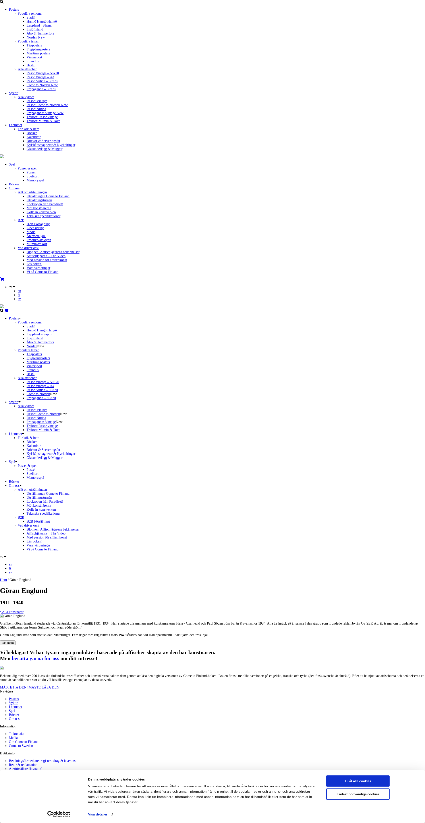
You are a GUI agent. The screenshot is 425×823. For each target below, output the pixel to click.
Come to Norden (42, 85)
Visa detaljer (97, 814)
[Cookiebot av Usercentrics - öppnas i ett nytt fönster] (58, 814)
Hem (3, 580)
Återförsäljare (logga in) (25, 769)
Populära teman (28, 41)
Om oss (14, 188)
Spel (12, 164)
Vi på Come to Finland (42, 272)
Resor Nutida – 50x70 (42, 81)
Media (31, 232)
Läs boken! (34, 264)
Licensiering (35, 228)
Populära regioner (30, 13)
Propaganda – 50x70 (41, 89)
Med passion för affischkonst (47, 260)
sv (19, 299)
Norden (36, 37)
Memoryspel (35, 180)
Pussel (31, 172)
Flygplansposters (38, 49)
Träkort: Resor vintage (42, 117)
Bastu (31, 65)
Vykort (13, 93)
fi (19, 295)
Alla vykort (26, 97)
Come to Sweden (21, 746)
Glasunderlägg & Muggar (44, 149)
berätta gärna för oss (35, 658)
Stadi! (31, 17)
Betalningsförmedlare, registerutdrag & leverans (42, 761)
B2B (21, 220)
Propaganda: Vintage (45, 113)
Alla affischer (27, 69)
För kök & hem (28, 129)
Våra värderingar (38, 268)
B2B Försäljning (38, 224)
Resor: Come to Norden (47, 105)
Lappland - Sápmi (39, 25)
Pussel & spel (27, 168)
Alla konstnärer (12, 612)
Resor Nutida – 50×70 (42, 390)
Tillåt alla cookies (358, 781)
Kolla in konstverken (41, 212)
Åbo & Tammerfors (40, 33)
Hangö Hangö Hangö (42, 21)
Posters (14, 9)
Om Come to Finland (24, 742)
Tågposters (34, 45)
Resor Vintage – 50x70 (43, 73)
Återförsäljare (36, 236)
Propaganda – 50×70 (41, 398)
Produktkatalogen (39, 240)
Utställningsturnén (39, 200)
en (19, 291)
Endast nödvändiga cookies (358, 794)
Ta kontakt (16, 734)
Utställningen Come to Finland (48, 196)
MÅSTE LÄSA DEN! (44, 687)
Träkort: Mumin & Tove (43, 121)
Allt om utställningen (32, 192)
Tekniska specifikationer (43, 216)
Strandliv (33, 61)
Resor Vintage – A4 (40, 77)
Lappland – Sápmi (39, 334)
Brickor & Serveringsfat (43, 141)
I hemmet (15, 125)
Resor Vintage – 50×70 (43, 382)
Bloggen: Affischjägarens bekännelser (53, 252)
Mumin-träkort (37, 244)
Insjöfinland (35, 29)
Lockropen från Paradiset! (45, 204)
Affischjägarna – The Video (46, 256)
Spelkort (32, 176)
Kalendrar (34, 137)
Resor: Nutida (36, 109)
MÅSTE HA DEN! (14, 687)
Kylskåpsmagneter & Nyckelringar (51, 145)
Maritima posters (38, 53)
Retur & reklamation (23, 765)
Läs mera (8, 642)
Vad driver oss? (28, 248)
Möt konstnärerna (39, 208)
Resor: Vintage (37, 101)
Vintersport (34, 57)
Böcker (32, 133)
